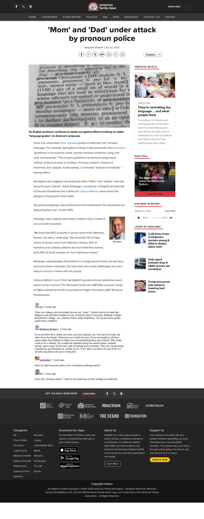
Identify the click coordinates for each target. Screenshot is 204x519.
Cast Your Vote (155, 193)
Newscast (131, 17)
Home (32, 17)
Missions (38, 455)
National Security (22, 461)
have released (69, 143)
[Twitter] (23, 6)
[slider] (155, 217)
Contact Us (152, 17)
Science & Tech (21, 471)
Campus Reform (88, 191)
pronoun (120, 148)
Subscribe (174, 6)
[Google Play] (70, 458)
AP (15, 435)
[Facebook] (16, 6)
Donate (170, 17)
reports (57, 280)
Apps (116, 17)
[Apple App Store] (69, 450)
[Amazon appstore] (69, 466)
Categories (49, 17)
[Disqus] (79, 341)
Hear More (170, 211)
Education (19, 445)
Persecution (40, 461)
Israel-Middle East (43, 445)
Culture (37, 440)
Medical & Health (22, 455)
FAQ (105, 17)
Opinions (18, 476)
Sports (37, 471)
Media (37, 450)
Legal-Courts (20, 450)
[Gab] (30, 6)
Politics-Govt (20, 466)
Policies (92, 17)
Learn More (112, 463)
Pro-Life (38, 466)
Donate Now (159, 459)
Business (38, 435)
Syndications (71, 17)
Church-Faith (20, 440)
